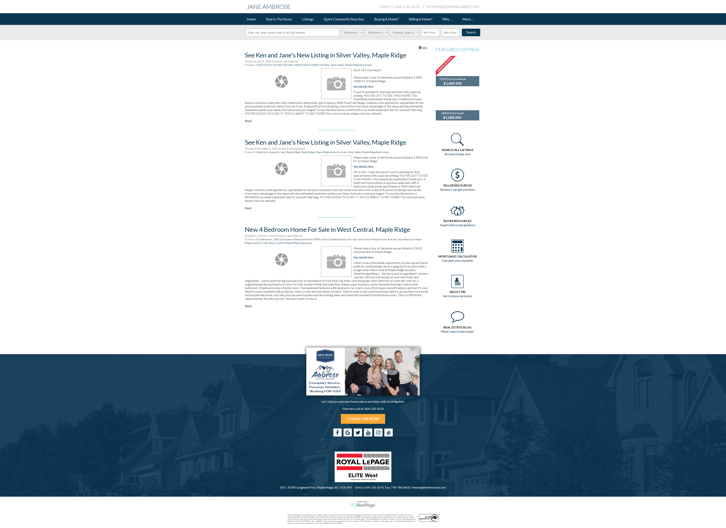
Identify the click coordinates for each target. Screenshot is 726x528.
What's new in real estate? (457, 331)
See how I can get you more (457, 189)
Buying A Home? (386, 19)
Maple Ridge (293, 152)
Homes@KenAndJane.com (452, 6)
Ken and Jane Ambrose (400, 239)
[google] (348, 432)
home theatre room (376, 239)
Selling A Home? (420, 19)
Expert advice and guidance (457, 225)
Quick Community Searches (344, 19)
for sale (353, 239)
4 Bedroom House (303, 239)
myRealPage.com (363, 505)
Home (251, 19)
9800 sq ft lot (321, 239)
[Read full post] (281, 81)
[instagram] (378, 432)
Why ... (447, 19)
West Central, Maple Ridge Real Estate (290, 242)
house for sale (277, 152)
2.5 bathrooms (264, 239)
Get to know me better (457, 296)
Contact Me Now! (363, 419)
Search (471, 32)
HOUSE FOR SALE (283, 64)
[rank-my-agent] (388, 432)
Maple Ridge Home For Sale (331, 152)
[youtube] (368, 432)
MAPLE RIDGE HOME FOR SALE (312, 64)
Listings (307, 19)
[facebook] (337, 432)
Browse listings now (458, 154)
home (361, 239)
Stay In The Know (279, 19)
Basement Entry (338, 239)
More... (467, 19)
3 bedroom (262, 152)
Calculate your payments (458, 260)
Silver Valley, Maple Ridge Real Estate (351, 64)
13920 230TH (264, 64)
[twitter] (358, 432)
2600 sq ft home (282, 239)
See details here (364, 86)
